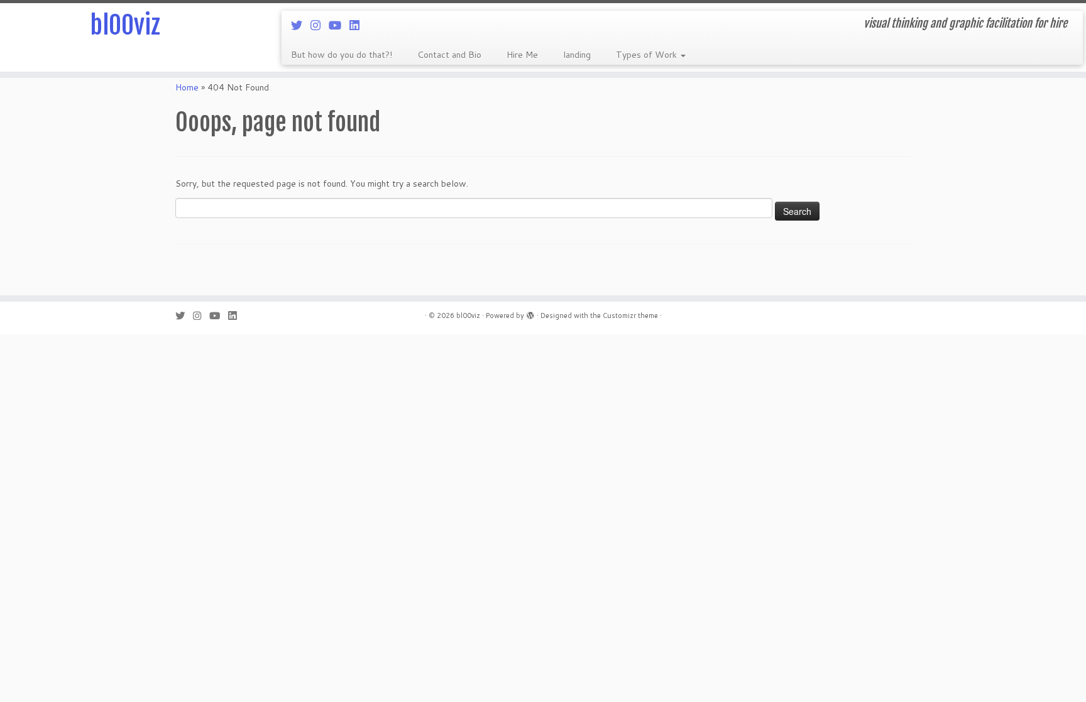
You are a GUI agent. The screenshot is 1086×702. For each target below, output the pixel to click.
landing (577, 54)
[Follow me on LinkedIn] (358, 25)
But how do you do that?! (341, 54)
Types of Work (647, 54)
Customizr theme (630, 315)
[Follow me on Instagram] (319, 25)
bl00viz (125, 25)
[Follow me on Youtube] (339, 25)
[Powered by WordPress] (530, 313)
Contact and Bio (449, 54)
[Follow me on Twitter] (300, 25)
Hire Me (522, 54)
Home (187, 87)
